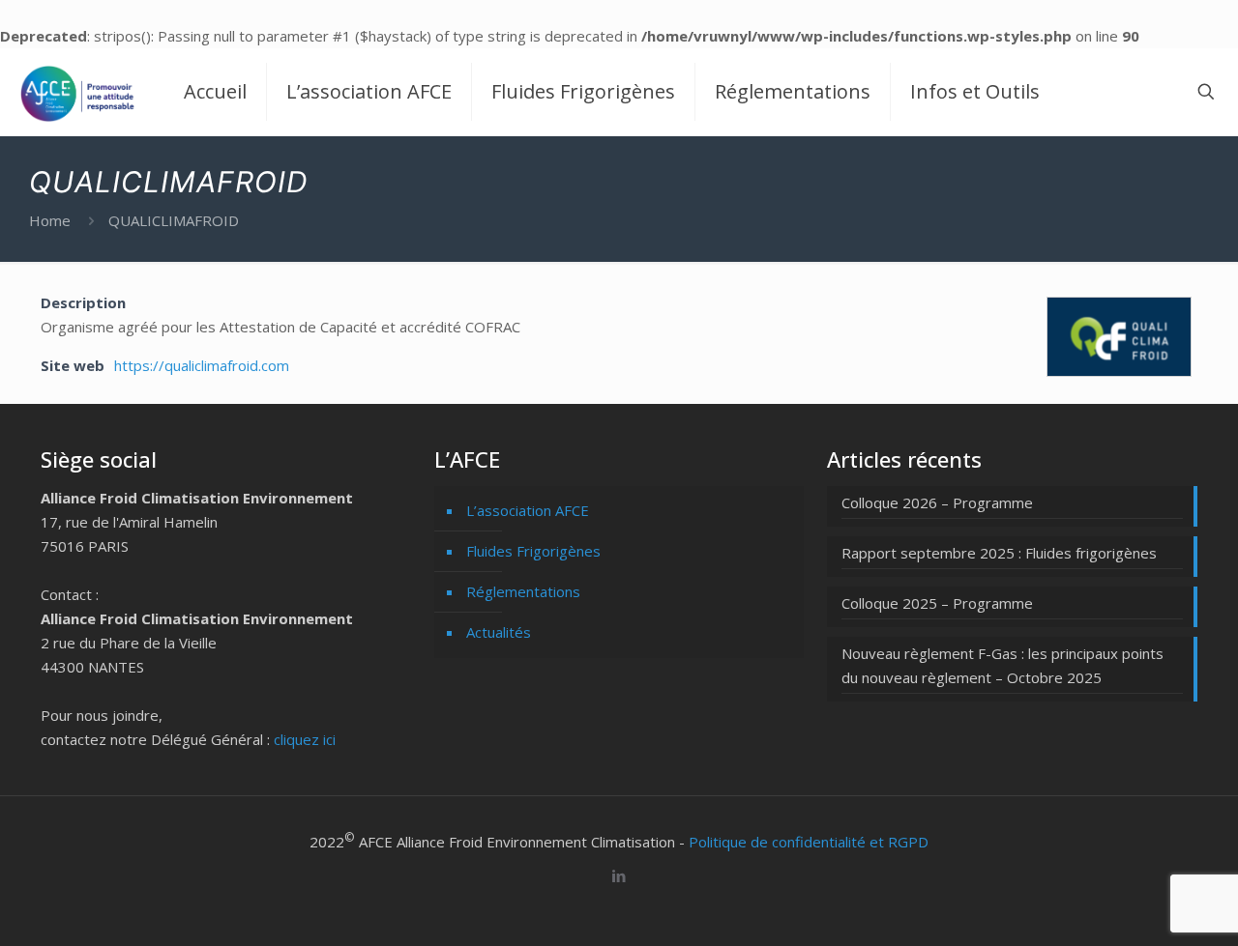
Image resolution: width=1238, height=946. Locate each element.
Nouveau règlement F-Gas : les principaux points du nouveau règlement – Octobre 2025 (1002, 665)
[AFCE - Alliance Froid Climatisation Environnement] (77, 91)
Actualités (498, 632)
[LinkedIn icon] (619, 875)
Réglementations (523, 591)
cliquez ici (305, 739)
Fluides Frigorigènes (533, 550)
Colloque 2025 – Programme (937, 603)
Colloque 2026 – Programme (937, 502)
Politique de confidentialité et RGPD (808, 841)
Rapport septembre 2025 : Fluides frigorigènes (999, 552)
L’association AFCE (527, 510)
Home (50, 220)
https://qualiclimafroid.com (201, 365)
